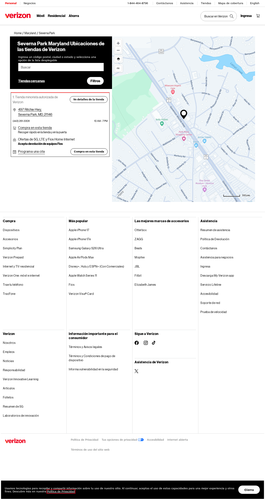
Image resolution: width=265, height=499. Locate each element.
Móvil (41, 16)
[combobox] (61, 67)
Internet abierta (177, 439)
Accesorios (10, 239)
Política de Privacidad (84, 439)
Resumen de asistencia (215, 230)
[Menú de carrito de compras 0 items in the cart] (258, 15)
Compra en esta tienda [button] (89, 151)
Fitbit (138, 275)
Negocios (30, 3)
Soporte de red (210, 303)
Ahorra (74, 16)
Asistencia (187, 3)
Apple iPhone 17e (80, 239)
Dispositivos (11, 230)
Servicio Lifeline (210, 284)
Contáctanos (164, 3)
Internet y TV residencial (18, 266)
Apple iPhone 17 (79, 230)
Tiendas (206, 3)
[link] (19, 33)
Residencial (56, 16)
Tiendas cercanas (31, 81)
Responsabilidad (14, 370)
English (254, 3)
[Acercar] (118, 42)
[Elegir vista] (118, 59)
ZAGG (139, 239)
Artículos (9, 388)
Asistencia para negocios (216, 257)
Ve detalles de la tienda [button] (88, 99)
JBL (137, 266)
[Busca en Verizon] (218, 16)
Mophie (140, 257)
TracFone (9, 293)
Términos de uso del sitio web (90, 449)
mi (118, 68)
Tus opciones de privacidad (120, 439)
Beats (138, 248)
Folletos (8, 397)
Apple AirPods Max (81, 257)
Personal (10, 3)
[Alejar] (118, 49)
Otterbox (141, 230)
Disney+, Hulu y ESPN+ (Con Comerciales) (96, 266)
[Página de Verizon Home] (18, 15)
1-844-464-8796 (138, 3)
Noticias (8, 361)
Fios (72, 284)
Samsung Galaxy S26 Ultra (86, 248)
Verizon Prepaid (13, 257)
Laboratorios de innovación (21, 415)
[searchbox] (61, 67)
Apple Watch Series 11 (83, 275)
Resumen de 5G (13, 406)
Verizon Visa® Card (81, 293)
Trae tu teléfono (13, 284)
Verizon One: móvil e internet (21, 275)
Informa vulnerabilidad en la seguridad (93, 369)
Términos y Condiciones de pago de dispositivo (92, 358)
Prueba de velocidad (213, 312)
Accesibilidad (209, 293)
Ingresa (205, 266)
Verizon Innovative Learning (21, 379)
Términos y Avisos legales (85, 347)
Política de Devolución (214, 239)
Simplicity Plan (12, 248)
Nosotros (9, 342)
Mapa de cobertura (230, 3)
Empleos (9, 352)
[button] (47, 33)
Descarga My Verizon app (217, 275)
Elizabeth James (145, 284)
